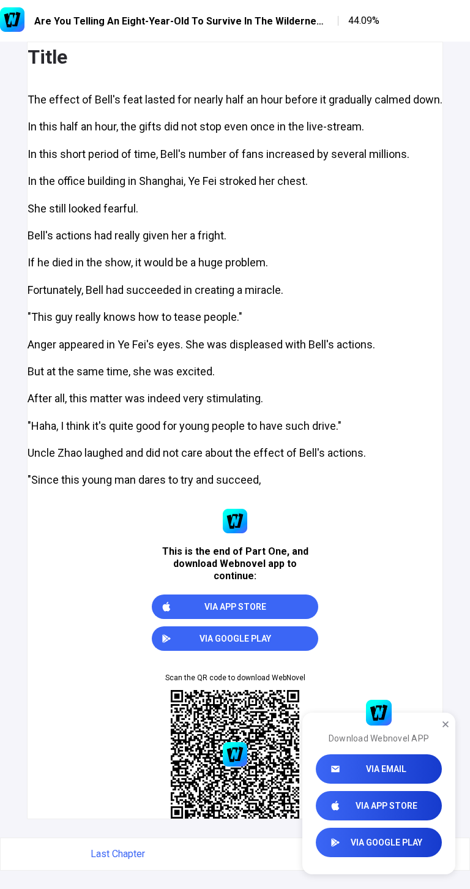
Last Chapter (118, 854)
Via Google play (386, 842)
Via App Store (386, 806)
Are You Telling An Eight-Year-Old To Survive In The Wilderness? (181, 21)
